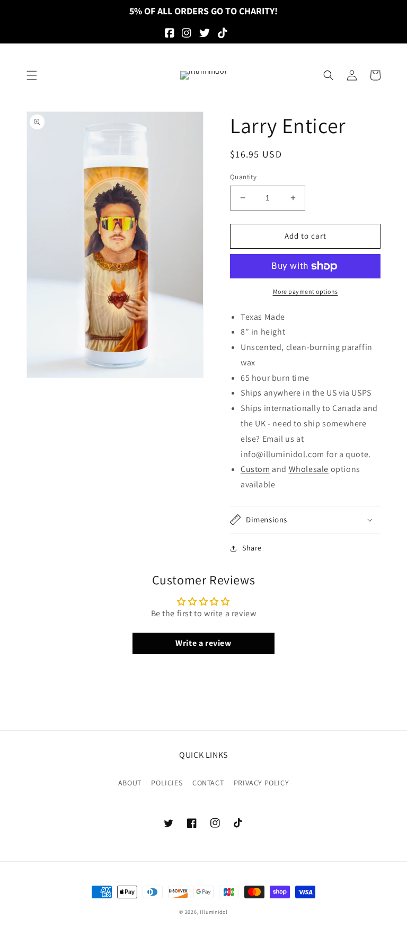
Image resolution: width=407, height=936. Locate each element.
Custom (255, 469)
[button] (31, 75)
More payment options (305, 291)
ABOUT (129, 783)
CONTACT (208, 783)
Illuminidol (214, 911)
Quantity (243, 176)
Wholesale (309, 469)
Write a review (203, 643)
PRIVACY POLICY (261, 783)
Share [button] (252, 548)
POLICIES (166, 783)
